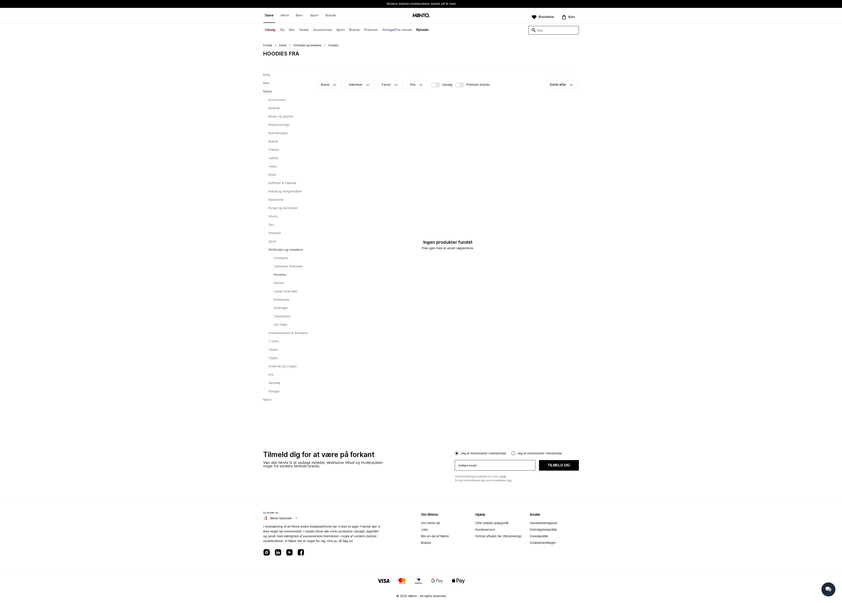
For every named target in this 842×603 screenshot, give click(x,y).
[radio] (457, 453)
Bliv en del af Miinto (435, 536)
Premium (371, 30)
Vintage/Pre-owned (397, 30)
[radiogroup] (517, 452)
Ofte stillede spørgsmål (491, 523)
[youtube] (289, 553)
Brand (325, 84)
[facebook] (300, 553)
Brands (354, 30)
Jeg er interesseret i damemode (483, 453)
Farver (386, 84)
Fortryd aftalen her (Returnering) (498, 536)
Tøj (282, 30)
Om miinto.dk (430, 523)
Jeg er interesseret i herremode (539, 453)
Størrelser (355, 84)
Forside (267, 45)
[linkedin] (278, 553)
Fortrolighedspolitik (543, 529)
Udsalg (270, 30)
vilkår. (503, 476)
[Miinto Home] (421, 15)
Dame (269, 15)
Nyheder (422, 30)
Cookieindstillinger (543, 542)
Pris (413, 84)
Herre (284, 15)
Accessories (322, 30)
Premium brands (478, 84)
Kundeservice (485, 529)
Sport (340, 30)
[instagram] (266, 553)
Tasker (304, 30)
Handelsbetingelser (543, 523)
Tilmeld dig (559, 465)
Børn (299, 15)
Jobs (424, 529)
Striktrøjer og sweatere (307, 45)
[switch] (441, 85)
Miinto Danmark (281, 518)
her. (510, 480)
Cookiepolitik (539, 536)
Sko (291, 30)
